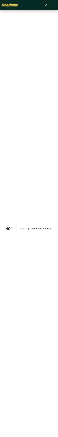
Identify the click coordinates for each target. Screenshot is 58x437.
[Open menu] (53, 5)
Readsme (10, 5)
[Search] (46, 5)
